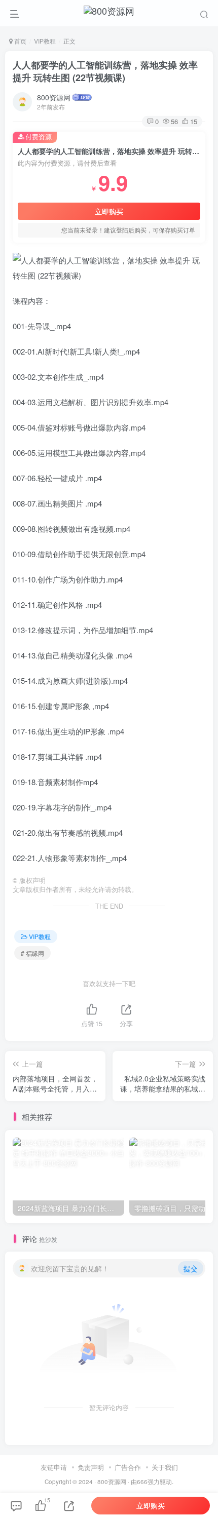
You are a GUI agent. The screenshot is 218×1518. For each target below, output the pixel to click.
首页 (19, 40)
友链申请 (54, 1467)
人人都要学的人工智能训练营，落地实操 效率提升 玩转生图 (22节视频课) (105, 71)
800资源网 (53, 97)
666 (142, 1481)
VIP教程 (45, 40)
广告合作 (128, 1467)
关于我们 (165, 1467)
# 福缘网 (32, 953)
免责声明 (91, 1467)
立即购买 (109, 211)
